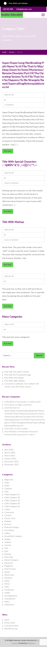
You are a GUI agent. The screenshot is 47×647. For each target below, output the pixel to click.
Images (7, 539)
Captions (8, 489)
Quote (7, 572)
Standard (8, 578)
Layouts (7, 545)
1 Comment (9, 105)
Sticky (7, 584)
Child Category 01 (12, 495)
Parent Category (11, 560)
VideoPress (9, 605)
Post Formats (10, 569)
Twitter (7, 593)
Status (7, 581)
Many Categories (12, 317)
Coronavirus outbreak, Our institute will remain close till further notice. (21, 385)
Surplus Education (12, 14)
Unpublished (9, 599)
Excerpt (7, 524)
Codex (7, 510)
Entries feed (9, 623)
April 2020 (8, 450)
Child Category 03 (12, 501)
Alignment (8, 480)
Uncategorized (10, 596)
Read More (8, 151)
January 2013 (10, 459)
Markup (7, 554)
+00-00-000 (8, 9)
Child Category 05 (12, 507)
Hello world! (35, 402)
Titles (6, 587)
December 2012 (11, 462)
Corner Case (9, 518)
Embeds (7, 521)
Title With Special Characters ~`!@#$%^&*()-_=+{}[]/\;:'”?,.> (19, 164)
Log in (6, 620)
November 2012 (11, 465)
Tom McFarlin (10, 432)
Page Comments (24, 405)
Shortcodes (9, 575)
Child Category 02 (12, 498)
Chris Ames (9, 405)
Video (6, 602)
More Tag (8, 557)
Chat (6, 492)
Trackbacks (9, 590)
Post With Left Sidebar (18, 3)
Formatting (9, 530)
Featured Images (11, 527)
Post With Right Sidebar (14, 381)
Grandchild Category (13, 536)
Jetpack (7, 542)
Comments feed (11, 626)
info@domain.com (24, 9)
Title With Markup (13, 222)
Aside (6, 483)
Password (8, 563)
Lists (6, 551)
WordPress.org (10, 629)
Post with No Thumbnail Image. (17, 375)
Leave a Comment (11, 183)
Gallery (7, 533)
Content (7, 515)
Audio (6, 486)
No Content (22, 429)
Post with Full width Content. (16, 372)
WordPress (32, 643)
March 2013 (9, 456)
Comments (9, 512)
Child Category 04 (12, 504)
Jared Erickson (10, 408)
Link (6, 548)
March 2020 (9, 453)
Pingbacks (8, 566)
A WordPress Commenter (15, 402)
